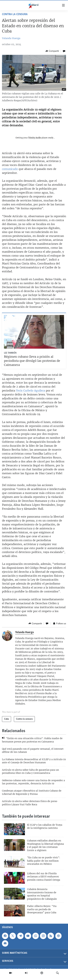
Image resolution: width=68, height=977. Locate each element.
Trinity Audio (34, 137)
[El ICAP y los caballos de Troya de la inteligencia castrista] (14, 829)
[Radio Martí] (26, 973)
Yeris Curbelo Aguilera (30, 390)
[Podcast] (42, 973)
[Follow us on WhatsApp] (35, 936)
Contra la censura (15, 14)
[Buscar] (57, 973)
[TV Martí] (11, 973)
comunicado (10, 169)
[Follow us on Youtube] (28, 936)
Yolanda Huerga (11, 38)
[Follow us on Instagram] (43, 936)
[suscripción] (5, 943)
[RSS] (51, 936)
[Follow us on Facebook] (5, 936)
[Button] (52, 51)
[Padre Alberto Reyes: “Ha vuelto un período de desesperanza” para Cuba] (14, 910)
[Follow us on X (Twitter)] (13, 936)
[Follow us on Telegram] (20, 936)
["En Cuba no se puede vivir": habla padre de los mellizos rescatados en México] (14, 862)
